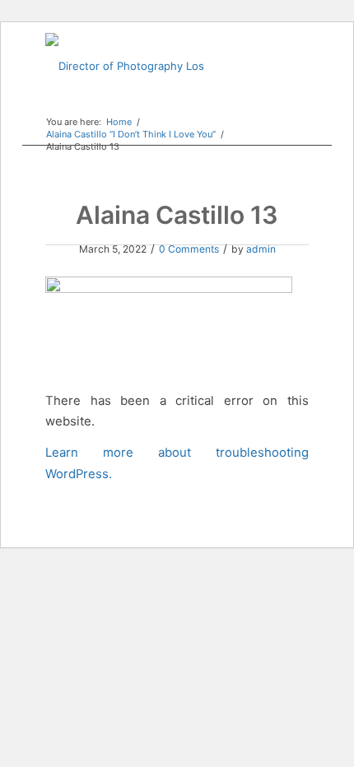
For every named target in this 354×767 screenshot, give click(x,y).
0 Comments (189, 249)
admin (261, 249)
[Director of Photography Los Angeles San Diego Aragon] (150, 66)
